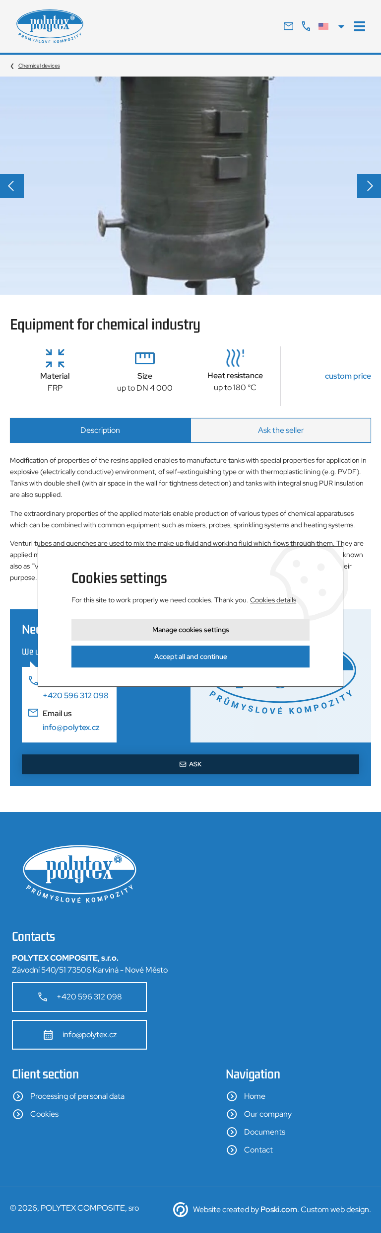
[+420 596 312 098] (306, 26)
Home (254, 1096)
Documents (264, 1132)
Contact (258, 1150)
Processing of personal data (77, 1096)
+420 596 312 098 (89, 996)
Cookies (44, 1114)
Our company (268, 1114)
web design (349, 1209)
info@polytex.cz (90, 1034)
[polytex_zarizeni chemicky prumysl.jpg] (190, 185)
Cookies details (273, 599)
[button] (12, 186)
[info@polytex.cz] (288, 26)
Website (207, 1209)
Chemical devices (39, 65)
